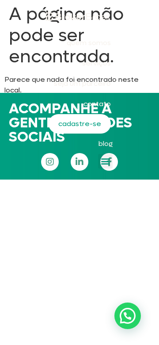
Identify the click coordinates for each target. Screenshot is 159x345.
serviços (96, 63)
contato (97, 103)
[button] (105, 161)
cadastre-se (79, 123)
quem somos (89, 42)
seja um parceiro (82, 83)
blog (105, 143)
